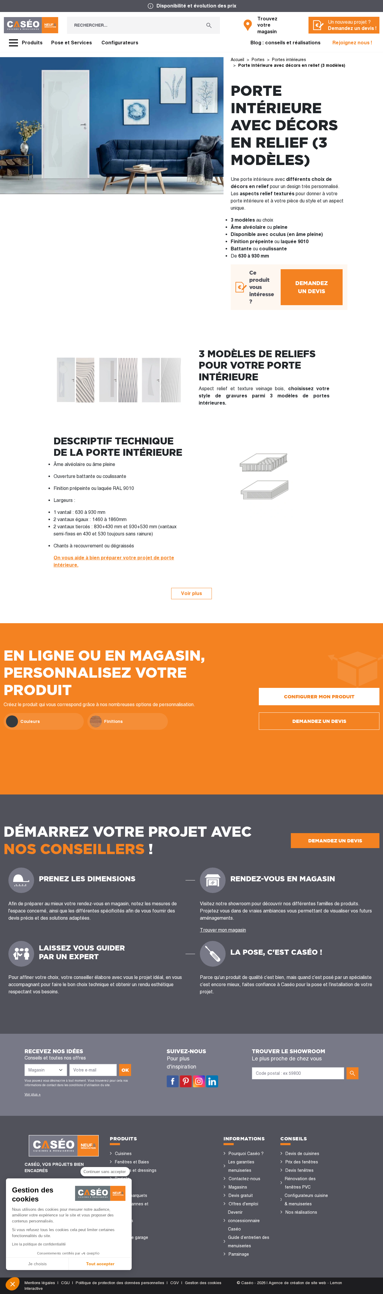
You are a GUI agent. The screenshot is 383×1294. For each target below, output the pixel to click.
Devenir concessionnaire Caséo (244, 1220)
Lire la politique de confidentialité (39, 1244)
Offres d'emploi (243, 1203)
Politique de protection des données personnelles (120, 1283)
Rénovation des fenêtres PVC (300, 1182)
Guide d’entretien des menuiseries (248, 1241)
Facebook (173, 1081)
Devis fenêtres (299, 1170)
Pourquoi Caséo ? (246, 1153)
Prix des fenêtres (301, 1162)
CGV (174, 1283)
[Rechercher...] (209, 25)
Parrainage (239, 1254)
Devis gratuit (241, 1195)
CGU (65, 1283)
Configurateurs (119, 43)
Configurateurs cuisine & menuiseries (306, 1199)
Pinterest (186, 1081)
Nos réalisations (301, 1212)
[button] (12, 1284)
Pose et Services (71, 43)
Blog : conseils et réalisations (285, 43)
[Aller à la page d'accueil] (31, 25)
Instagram (199, 1081)
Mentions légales (40, 1283)
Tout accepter (100, 1263)
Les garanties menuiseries (241, 1166)
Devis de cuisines (302, 1153)
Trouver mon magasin (223, 930)
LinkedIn (212, 1081)
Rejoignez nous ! (352, 43)
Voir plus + (33, 1094)
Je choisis (37, 1263)
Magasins (238, 1187)
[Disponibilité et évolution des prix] (191, 6)
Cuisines (123, 1153)
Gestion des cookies (203, 1283)
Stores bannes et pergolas (131, 1208)
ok (125, 1070)
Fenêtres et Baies (132, 1162)
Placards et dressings (135, 1170)
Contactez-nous (244, 1178)
